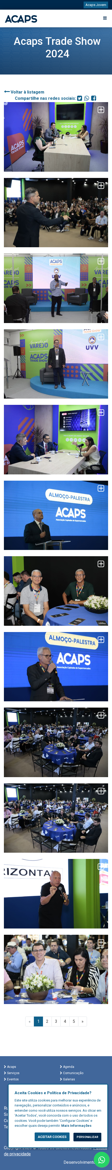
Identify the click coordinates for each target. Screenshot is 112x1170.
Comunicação (72, 1073)
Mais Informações (76, 1126)
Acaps (11, 1067)
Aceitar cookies (52, 1137)
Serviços (13, 1073)
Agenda (68, 1067)
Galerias (68, 1079)
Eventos (12, 1079)
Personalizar (87, 1137)
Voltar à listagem (27, 92)
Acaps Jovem (95, 5)
